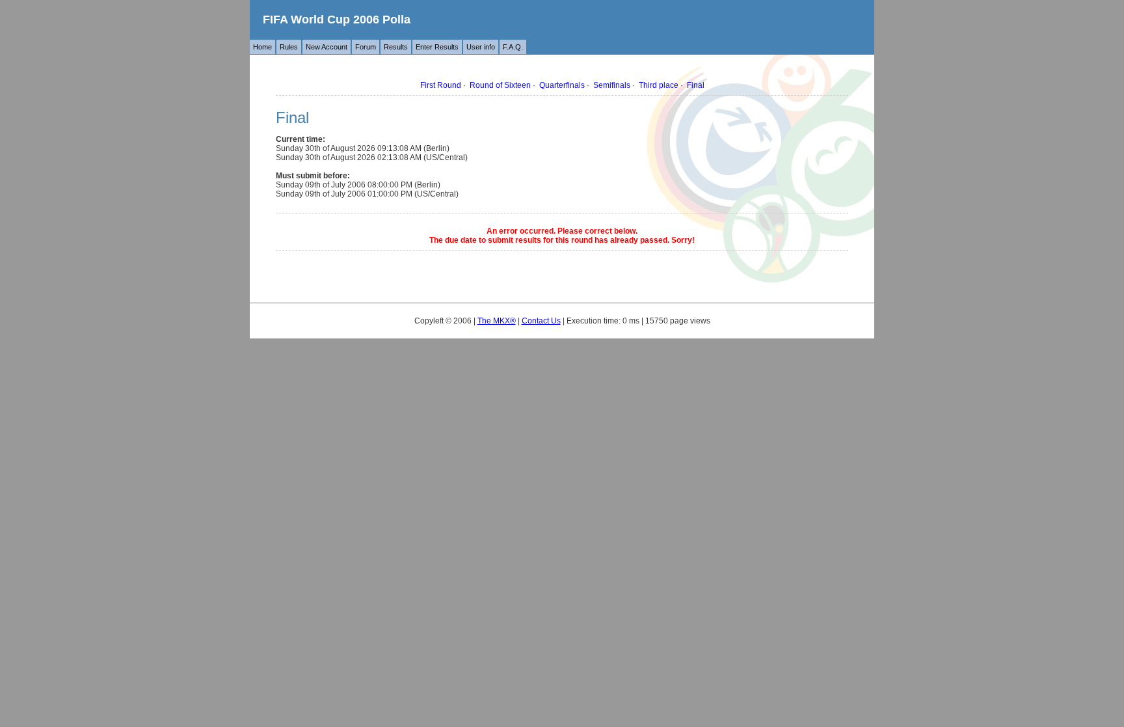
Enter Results (437, 47)
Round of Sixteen (500, 85)
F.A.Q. (513, 47)
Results (396, 47)
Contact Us (541, 320)
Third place (658, 85)
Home (262, 47)
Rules (289, 47)
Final (695, 85)
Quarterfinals (562, 85)
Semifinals (611, 85)
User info (480, 47)
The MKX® (496, 320)
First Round (440, 85)
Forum (365, 47)
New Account (326, 47)
